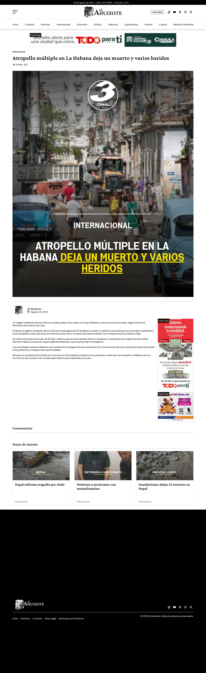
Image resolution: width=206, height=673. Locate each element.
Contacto (37, 618)
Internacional (63, 24)
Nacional (45, 24)
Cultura (163, 24)
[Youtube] (174, 12)
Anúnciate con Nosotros (71, 618)
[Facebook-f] (180, 12)
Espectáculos (131, 24)
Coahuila (29, 24)
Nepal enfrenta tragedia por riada (39, 484)
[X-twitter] (190, 12)
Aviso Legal (50, 618)
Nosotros (25, 618)
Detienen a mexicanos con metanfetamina (96, 486)
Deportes (113, 24)
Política (98, 24)
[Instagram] (185, 12)
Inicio (15, 24)
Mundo (148, 24)
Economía (82, 24)
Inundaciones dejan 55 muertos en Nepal (164, 486)
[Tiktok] (169, 12)
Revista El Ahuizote (183, 24)
